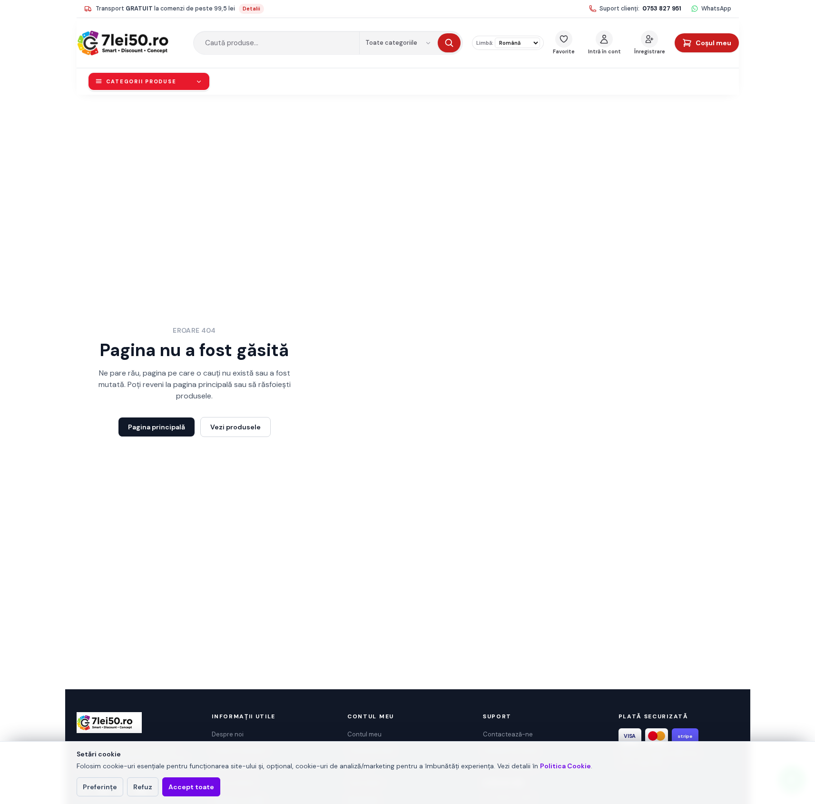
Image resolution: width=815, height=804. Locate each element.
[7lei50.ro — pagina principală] (130, 43)
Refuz (142, 787)
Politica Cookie (565, 766)
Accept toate (191, 787)
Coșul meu (713, 43)
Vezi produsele (235, 427)
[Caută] (449, 42)
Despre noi (228, 734)
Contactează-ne (508, 734)
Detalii (251, 8)
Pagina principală (156, 427)
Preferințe (100, 787)
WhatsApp (716, 8)
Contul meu (364, 734)
